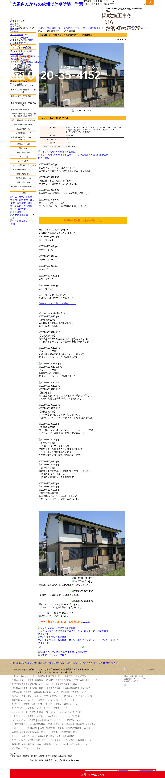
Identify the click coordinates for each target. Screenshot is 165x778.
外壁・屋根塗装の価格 (20, 48)
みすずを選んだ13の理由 (21, 40)
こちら (86, 621)
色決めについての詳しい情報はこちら (57, 303)
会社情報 (14, 32)
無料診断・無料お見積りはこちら (25, 56)
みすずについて (17, 21)
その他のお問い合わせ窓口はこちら (26, 62)
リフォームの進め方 (19, 37)
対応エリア (15, 45)
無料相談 (14, 29)
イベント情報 (16, 51)
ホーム (13, 18)
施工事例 (14, 24)
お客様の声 (15, 26)
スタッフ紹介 (16, 34)
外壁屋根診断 (16, 43)
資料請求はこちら (18, 59)
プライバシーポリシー (20, 64)
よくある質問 (16, 53)
